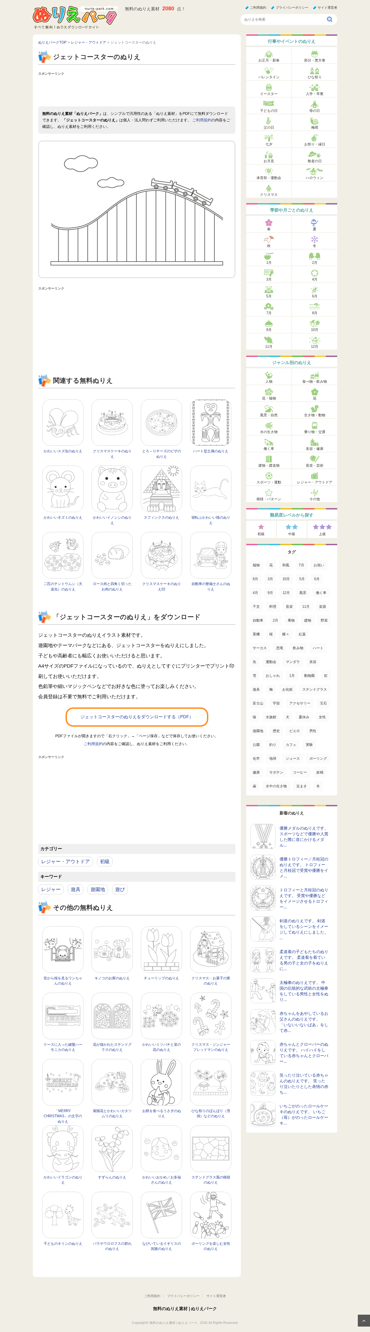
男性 (312, 731)
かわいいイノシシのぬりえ (112, 520)
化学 (256, 758)
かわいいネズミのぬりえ (63, 517)
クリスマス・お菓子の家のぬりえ (211, 981)
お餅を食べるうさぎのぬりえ (161, 1113)
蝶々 (285, 634)
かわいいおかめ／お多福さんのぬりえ (161, 1180)
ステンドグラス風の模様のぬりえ (211, 1180)
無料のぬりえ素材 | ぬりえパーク (185, 1308)
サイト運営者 (327, 7)
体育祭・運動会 (269, 178)
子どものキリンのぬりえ (63, 1244)
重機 (256, 634)
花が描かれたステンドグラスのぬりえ (112, 1047)
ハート (318, 648)
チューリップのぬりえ (161, 978)
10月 (314, 330)
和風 (285, 565)
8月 (314, 313)
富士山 (258, 703)
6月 (314, 296)
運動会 (271, 662)
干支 (256, 607)
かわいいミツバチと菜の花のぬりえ (161, 1047)
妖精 (319, 772)
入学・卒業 (314, 94)
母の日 (314, 111)
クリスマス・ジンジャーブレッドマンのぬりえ (211, 1047)
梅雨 (314, 127)
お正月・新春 (269, 60)
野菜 (324, 620)
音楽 (289, 607)
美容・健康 (314, 449)
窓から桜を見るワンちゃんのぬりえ (63, 981)
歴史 (276, 731)
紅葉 (302, 634)
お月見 (269, 161)
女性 (322, 717)
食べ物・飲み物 (314, 381)
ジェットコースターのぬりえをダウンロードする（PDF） (136, 716)
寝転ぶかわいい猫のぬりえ (211, 520)
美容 (312, 662)
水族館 (271, 717)
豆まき (301, 786)
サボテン (276, 772)
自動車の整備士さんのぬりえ (211, 586)
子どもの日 (269, 111)
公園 (256, 745)
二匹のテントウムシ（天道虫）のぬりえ (63, 586)
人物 (268, 381)
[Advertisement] (136, 90)
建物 (307, 620)
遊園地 (97, 889)
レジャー (51, 889)
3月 (269, 279)
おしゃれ (273, 676)
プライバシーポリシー (292, 7)
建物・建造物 (269, 465)
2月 (314, 263)
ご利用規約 (258, 7)
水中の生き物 (276, 786)
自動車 (258, 620)
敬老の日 (315, 161)
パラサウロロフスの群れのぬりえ (112, 1246)
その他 (314, 499)
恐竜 (279, 648)
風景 (302, 593)
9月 (269, 330)
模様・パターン (269, 499)
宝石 (323, 703)
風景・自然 (269, 415)
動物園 (309, 676)
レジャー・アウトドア (65, 861)
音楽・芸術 (314, 465)
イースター (269, 94)
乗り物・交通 (314, 432)
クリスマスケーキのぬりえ (112, 454)
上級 (322, 534)
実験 (309, 745)
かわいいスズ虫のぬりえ (63, 451)
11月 (268, 347)
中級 (291, 534)
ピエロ (294, 731)
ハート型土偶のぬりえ (210, 451)
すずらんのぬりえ (112, 1177)
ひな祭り (315, 77)
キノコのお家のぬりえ (112, 978)
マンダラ (293, 662)
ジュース (293, 758)
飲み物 (298, 648)
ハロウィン (314, 178)
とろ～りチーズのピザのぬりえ (161, 454)
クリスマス (269, 195)
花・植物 (269, 398)
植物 (256, 565)
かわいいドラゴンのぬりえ (63, 1180)
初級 (105, 861)
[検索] (330, 19)
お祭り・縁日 (314, 144)
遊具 (75, 889)
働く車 (269, 449)
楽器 (322, 607)
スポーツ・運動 (269, 482)
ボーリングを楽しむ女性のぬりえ (211, 1246)
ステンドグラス (314, 689)
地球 (272, 758)
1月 (269, 263)
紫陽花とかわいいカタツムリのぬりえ (112, 1113)
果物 (291, 620)
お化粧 (287, 689)
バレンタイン (269, 77)
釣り (272, 745)
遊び (120, 889)
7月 (269, 313)
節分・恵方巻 (314, 60)
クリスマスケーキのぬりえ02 (161, 586)
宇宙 (276, 703)
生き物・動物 (314, 415)
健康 (256, 772)
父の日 (269, 127)
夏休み (304, 717)
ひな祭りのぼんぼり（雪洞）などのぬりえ (211, 1113)
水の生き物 (269, 432)
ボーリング (318, 758)
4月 (314, 279)
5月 (269, 296)
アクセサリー (299, 703)
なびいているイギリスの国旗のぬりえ (161, 1246)
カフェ (291, 745)
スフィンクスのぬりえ (161, 517)
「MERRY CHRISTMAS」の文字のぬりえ (63, 1116)
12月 (314, 347)
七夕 (268, 144)
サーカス (260, 648)
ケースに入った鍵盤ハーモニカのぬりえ (63, 1047)
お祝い (319, 565)
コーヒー (300, 772)
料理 (272, 607)
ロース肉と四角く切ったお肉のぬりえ (112, 586)
